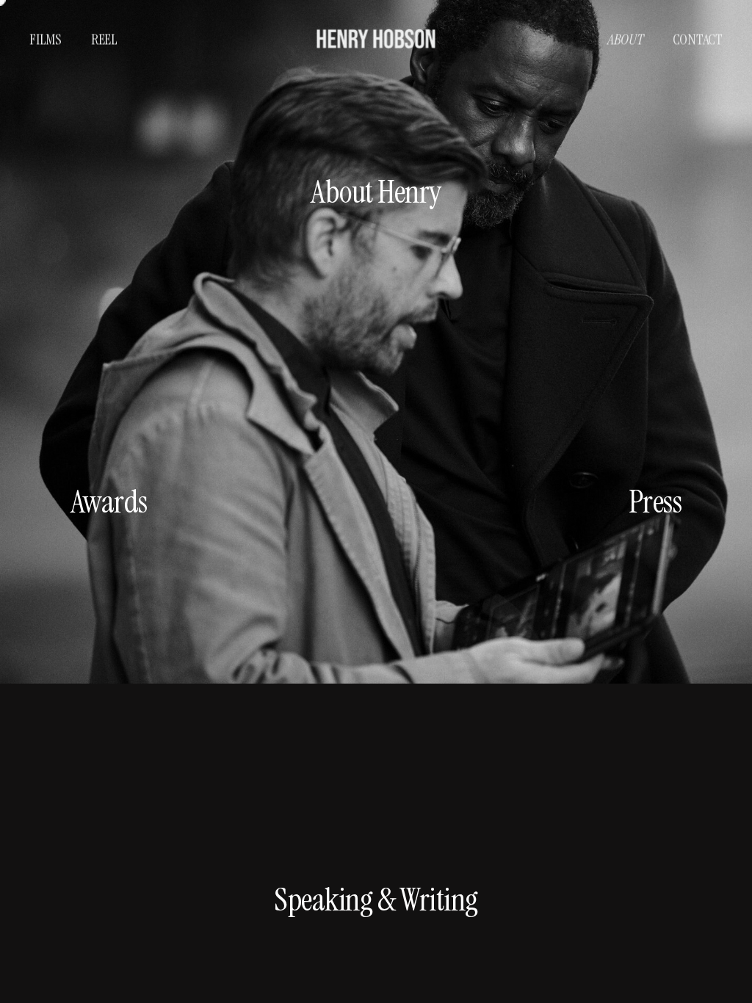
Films (45, 38)
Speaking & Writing (375, 899)
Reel (104, 38)
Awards (109, 501)
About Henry (376, 191)
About (625, 38)
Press (655, 501)
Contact (698, 38)
